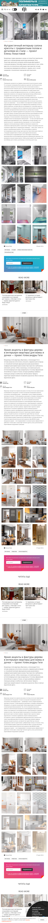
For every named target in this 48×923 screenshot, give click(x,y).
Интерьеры (5, 304)
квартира (14, 551)
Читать (6, 41)
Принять (42, 919)
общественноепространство (25, 249)
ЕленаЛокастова (9, 252)
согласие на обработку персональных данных (23, 267)
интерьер (7, 249)
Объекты (11, 41)
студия (14, 249)
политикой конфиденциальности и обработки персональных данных (23, 267)
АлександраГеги (23, 551)
